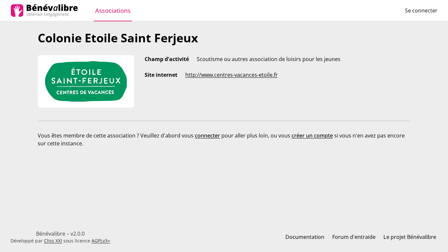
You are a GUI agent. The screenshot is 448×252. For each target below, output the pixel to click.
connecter (207, 135)
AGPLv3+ (101, 241)
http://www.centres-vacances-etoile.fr (231, 74)
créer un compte (312, 135)
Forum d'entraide (354, 237)
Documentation (304, 237)
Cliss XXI (53, 241)
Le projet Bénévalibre (409, 237)
